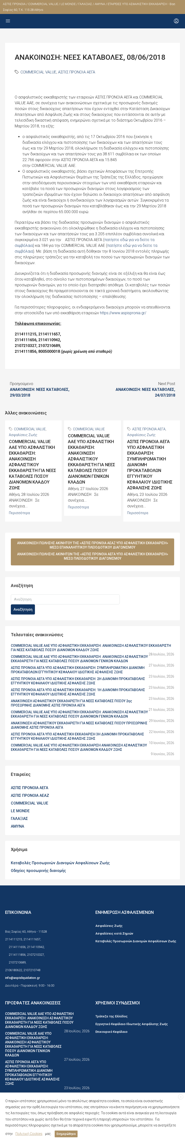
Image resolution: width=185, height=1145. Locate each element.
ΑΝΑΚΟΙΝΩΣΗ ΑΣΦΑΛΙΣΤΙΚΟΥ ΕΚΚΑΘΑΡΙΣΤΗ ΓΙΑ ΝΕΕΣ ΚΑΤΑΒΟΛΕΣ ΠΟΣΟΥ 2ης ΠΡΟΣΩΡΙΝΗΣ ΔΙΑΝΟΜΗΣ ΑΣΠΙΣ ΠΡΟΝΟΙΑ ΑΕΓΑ (71, 703)
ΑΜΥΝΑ (17, 826)
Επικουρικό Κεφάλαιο (111, 1032)
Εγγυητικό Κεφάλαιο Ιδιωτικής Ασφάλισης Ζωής (131, 1024)
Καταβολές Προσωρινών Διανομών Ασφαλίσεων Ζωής (60, 863)
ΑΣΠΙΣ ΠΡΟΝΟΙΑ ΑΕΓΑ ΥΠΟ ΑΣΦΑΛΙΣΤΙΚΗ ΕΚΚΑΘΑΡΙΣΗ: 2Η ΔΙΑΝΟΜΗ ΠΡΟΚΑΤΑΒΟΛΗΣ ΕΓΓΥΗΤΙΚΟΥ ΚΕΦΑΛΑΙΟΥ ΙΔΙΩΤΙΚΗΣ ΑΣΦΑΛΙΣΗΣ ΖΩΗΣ (78, 681)
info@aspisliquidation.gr (22, 978)
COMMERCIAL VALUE (38, 72)
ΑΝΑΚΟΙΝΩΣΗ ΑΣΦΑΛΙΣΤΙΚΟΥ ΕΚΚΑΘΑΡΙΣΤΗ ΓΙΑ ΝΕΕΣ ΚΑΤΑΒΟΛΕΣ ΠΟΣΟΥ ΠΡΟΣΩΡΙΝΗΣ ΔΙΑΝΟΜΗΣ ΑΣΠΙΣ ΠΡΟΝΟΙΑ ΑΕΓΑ (79, 725)
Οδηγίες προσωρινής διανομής (38, 870)
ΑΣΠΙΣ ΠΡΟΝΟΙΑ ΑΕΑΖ (30, 795)
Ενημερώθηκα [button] (66, 1134)
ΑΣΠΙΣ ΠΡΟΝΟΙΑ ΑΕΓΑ (76, 72)
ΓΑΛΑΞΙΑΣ (19, 818)
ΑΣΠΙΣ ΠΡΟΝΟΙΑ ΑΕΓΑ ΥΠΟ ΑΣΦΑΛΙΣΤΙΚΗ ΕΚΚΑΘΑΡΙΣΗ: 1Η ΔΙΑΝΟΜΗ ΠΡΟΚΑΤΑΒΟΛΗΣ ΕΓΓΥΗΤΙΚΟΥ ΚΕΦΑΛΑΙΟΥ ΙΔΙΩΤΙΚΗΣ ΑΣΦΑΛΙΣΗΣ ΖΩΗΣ (78, 692)
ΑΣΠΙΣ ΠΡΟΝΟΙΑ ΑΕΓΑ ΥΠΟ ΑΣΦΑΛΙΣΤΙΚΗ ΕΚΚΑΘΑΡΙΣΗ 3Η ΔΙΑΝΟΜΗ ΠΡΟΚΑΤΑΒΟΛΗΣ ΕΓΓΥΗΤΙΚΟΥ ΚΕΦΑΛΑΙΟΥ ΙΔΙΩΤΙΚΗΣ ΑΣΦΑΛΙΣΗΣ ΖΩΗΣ (77, 736)
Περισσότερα (19, 513)
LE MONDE (20, 811)
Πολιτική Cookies (28, 1134)
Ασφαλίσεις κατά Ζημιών (114, 933)
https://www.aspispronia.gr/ (123, 313)
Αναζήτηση (23, 609)
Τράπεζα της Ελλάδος (111, 1016)
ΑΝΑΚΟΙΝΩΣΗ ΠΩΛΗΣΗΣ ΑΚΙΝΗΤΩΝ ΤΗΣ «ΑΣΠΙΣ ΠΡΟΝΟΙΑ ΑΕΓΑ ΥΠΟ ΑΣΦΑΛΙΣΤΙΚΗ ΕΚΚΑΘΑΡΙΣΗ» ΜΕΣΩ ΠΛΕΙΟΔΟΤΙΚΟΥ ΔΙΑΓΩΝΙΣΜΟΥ (92, 556)
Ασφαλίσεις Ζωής (23, 435)
